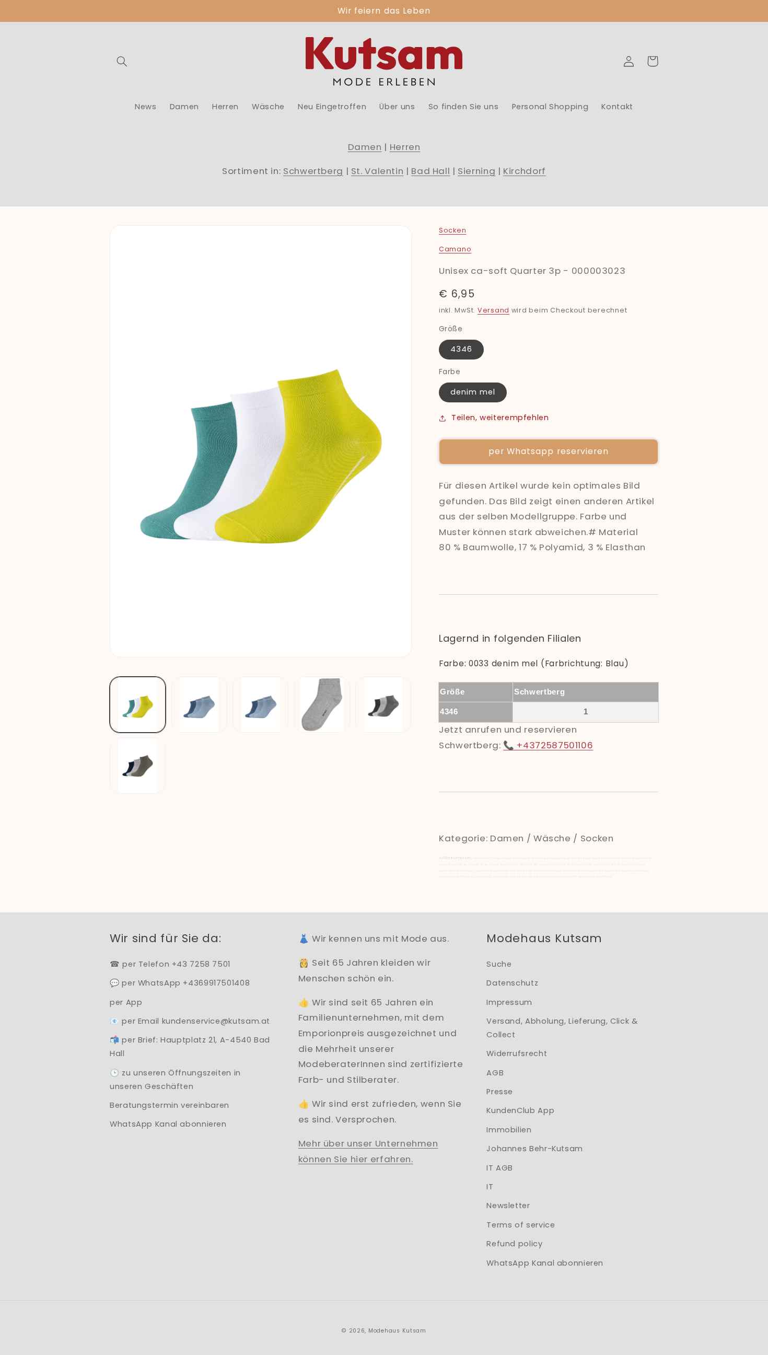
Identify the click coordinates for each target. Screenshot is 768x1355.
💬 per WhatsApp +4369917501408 (180, 983)
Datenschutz (512, 983)
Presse (499, 1091)
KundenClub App (520, 1110)
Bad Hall (430, 171)
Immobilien (508, 1130)
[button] (122, 61)
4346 (461, 349)
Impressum (509, 1002)
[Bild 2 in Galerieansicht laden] (199, 705)
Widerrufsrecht (516, 1053)
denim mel (472, 392)
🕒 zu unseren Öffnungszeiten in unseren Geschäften (175, 1080)
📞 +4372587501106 (548, 745)
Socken (452, 230)
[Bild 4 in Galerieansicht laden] (322, 705)
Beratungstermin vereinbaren (169, 1105)
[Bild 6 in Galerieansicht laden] (138, 766)
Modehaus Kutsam (397, 1331)
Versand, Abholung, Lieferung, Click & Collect (561, 1028)
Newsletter (508, 1205)
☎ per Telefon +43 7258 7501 (170, 964)
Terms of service (520, 1225)
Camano (455, 249)
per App (126, 1002)
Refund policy (514, 1243)
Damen (365, 147)
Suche (498, 964)
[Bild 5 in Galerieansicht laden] (383, 705)
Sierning (476, 171)
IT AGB (499, 1168)
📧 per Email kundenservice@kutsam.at (190, 1021)
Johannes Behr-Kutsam (534, 1148)
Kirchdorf (524, 171)
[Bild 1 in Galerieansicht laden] (138, 705)
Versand (493, 310)
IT (489, 1187)
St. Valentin (377, 171)
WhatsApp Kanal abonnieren (168, 1124)
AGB (495, 1073)
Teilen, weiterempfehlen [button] (500, 417)
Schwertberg (313, 171)
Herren (405, 147)
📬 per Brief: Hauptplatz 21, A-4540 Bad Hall (190, 1047)
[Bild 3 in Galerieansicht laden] (260, 705)
